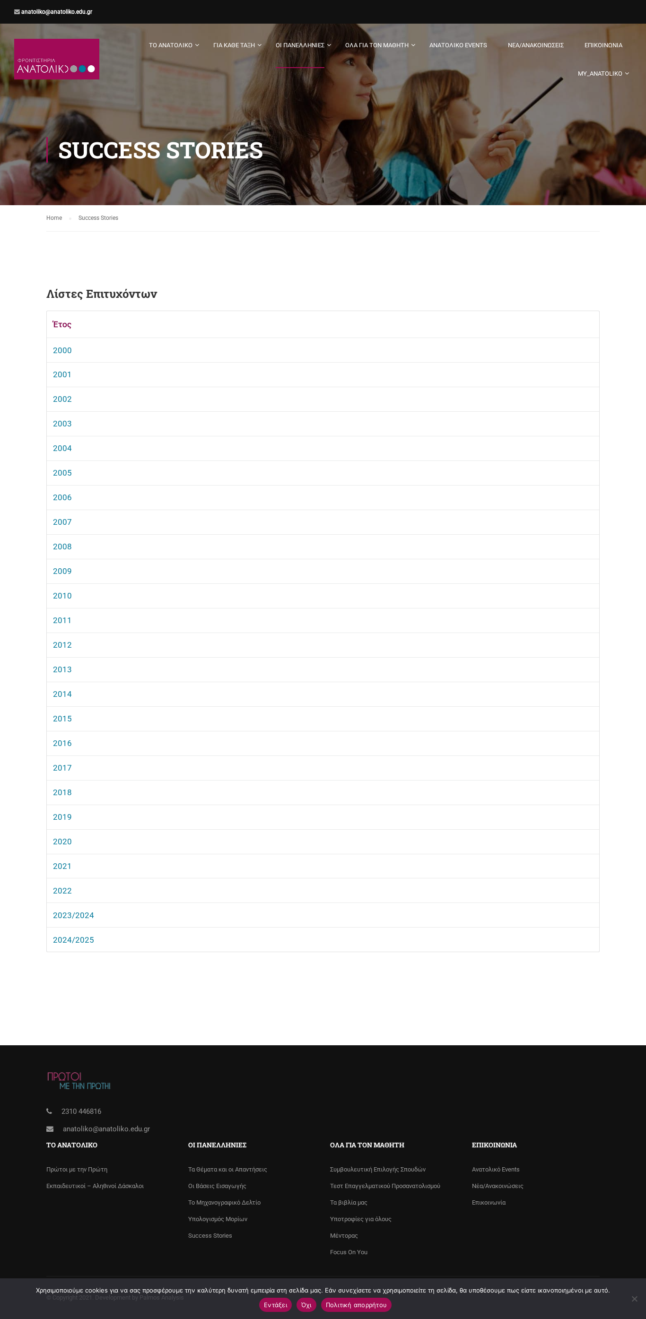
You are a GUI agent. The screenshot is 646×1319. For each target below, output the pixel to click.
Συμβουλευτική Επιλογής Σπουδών (378, 1169)
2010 (62, 595)
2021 (62, 866)
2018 (62, 792)
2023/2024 (73, 915)
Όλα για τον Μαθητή (377, 45)
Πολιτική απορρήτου (356, 1305)
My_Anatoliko (600, 73)
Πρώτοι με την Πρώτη (76, 1169)
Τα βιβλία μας (348, 1202)
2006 (62, 497)
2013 (62, 669)
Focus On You (348, 1252)
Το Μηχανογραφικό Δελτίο (224, 1202)
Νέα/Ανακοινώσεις (536, 45)
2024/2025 (73, 940)
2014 (62, 694)
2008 (62, 546)
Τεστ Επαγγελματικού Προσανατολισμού (385, 1185)
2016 (62, 743)
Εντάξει (275, 1305)
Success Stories (210, 1235)
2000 (62, 350)
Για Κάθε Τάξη (234, 45)
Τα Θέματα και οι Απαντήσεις (227, 1169)
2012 (62, 645)
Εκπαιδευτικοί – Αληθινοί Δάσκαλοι (95, 1185)
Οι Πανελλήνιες (300, 45)
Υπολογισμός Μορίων (217, 1219)
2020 (62, 841)
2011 (62, 620)
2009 (62, 571)
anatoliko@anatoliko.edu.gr (56, 12)
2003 (62, 423)
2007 (62, 522)
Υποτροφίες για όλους (361, 1219)
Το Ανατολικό (170, 45)
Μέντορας (344, 1235)
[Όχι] (634, 1298)
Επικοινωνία (603, 45)
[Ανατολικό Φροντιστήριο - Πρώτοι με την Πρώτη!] (56, 64)
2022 (62, 890)
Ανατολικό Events (458, 45)
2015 (62, 718)
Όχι (306, 1305)
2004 (62, 448)
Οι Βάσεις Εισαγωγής (217, 1185)
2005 (62, 472)
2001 (62, 374)
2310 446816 (81, 1111)
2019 (62, 817)
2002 (62, 399)
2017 (62, 767)
